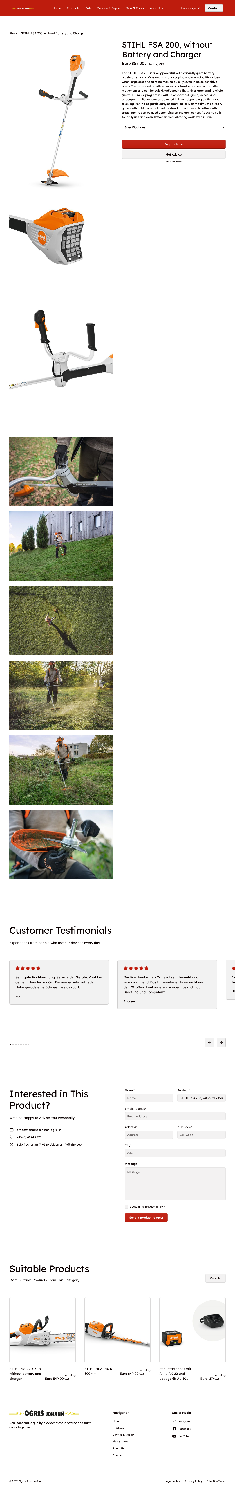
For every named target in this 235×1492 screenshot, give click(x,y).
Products (73, 8)
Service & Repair (109, 8)
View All (215, 1278)
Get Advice (174, 154)
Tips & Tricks (135, 8)
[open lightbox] (61, 117)
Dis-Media (219, 1481)
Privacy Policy (194, 1481)
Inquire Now (173, 144)
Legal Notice (172, 1481)
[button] (190, 8)
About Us (156, 8)
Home (57, 8)
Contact (214, 8)
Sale (88, 8)
